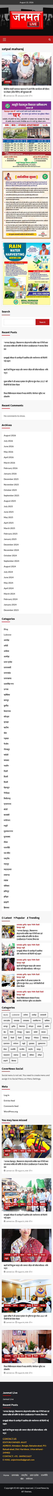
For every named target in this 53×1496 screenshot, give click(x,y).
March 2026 (9, 462)
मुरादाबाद (7, 836)
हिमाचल (6, 907)
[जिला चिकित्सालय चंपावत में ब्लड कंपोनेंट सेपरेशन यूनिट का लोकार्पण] (8, 996)
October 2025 (10, 490)
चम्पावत (6, 760)
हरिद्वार (6, 896)
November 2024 (11, 550)
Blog (6, 629)
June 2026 (9, 446)
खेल (5, 733)
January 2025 (10, 539)
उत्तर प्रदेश (8, 662)
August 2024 (10, 566)
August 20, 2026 (23, 1322)
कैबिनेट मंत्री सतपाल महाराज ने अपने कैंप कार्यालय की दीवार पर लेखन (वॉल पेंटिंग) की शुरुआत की (26, 91)
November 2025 (11, 484)
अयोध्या (6, 651)
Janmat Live (10, 96)
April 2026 (9, 457)
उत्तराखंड (7, 82)
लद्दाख (6, 880)
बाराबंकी (6, 814)
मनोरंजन (7, 820)
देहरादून (7, 787)
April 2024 (9, 588)
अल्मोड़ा (6, 656)
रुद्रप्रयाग (8, 869)
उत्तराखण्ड (7, 678)
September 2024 (11, 561)
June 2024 (9, 577)
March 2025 (9, 528)
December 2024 (11, 544)
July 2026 (8, 441)
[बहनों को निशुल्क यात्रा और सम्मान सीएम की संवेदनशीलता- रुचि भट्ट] (8, 964)
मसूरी (6, 825)
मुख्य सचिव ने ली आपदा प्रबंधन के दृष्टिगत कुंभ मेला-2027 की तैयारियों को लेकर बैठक (26, 383)
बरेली (5, 809)
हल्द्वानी (6, 902)
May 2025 (8, 517)
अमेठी (6, 645)
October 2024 (10, 555)
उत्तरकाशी (7, 667)
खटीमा (6, 727)
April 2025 (9, 522)
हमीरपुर (6, 891)
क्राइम (6, 722)
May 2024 (8, 583)
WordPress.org (11, 1111)
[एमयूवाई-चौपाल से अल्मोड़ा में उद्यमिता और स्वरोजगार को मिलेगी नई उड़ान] (8, 949)
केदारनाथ (7, 711)
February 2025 (11, 533)
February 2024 (11, 599)
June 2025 (9, 512)
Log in (6, 1095)
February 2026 (11, 468)
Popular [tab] (20, 918)
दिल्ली (6, 776)
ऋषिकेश (7, 694)
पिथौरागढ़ (7, 798)
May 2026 (8, 452)
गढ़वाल (6, 738)
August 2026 (10, 435)
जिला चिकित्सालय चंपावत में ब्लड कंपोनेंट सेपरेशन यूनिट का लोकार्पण (24, 395)
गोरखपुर (7, 749)
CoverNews (40, 1488)
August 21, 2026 (23, 1171)
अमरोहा (6, 640)
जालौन (6, 765)
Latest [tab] (8, 918)
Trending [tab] (34, 918)
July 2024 (8, 572)
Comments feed (11, 1106)
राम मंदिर (7, 853)
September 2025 (11, 495)
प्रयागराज (7, 804)
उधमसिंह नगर (9, 684)
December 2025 (11, 479)
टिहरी (6, 771)
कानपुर (6, 700)
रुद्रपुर (6, 864)
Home (6, 1475)
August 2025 (10, 501)
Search (6, 312)
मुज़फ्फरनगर (8, 831)
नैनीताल (7, 793)
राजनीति (7, 847)
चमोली (6, 754)
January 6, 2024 (23, 96)
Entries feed (9, 1100)
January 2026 (10, 473)
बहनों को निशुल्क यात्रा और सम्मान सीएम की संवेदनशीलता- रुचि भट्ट (26, 371)
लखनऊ (7, 875)
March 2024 (9, 593)
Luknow (7, 634)
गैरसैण (6, 744)
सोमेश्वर (6, 885)
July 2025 (8, 506)
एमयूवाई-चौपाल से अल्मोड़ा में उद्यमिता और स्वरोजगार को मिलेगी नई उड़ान (25, 359)
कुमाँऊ (6, 705)
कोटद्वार (6, 716)
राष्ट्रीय (6, 858)
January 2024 (10, 604)
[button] (4, 39)
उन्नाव (6, 689)
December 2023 (11, 610)
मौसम (6, 842)
